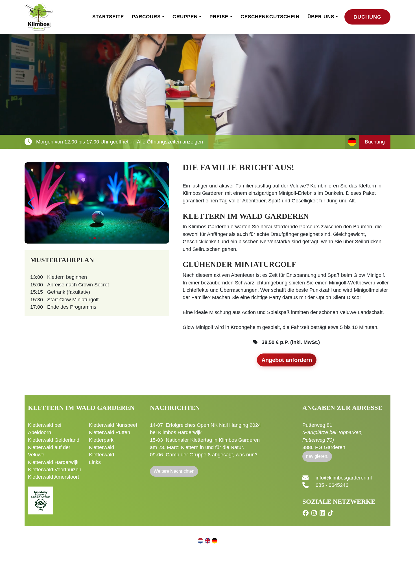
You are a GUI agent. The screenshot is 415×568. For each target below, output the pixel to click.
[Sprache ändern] (352, 142)
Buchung (367, 17)
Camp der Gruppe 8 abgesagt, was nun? (211, 455)
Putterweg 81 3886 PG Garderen (332, 436)
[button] (162, 203)
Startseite (108, 16)
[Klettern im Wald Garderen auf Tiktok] (331, 513)
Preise (218, 16)
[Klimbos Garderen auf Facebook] (306, 513)
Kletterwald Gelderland (53, 440)
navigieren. (317, 456)
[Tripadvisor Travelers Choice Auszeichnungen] (40, 497)
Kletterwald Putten (109, 432)
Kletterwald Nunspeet (113, 425)
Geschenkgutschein (270, 16)
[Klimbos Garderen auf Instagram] (314, 513)
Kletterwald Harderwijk (53, 462)
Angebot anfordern (286, 360)
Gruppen (185, 16)
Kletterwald (101, 447)
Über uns (320, 16)
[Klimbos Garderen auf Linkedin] (323, 513)
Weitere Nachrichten (174, 471)
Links (95, 462)
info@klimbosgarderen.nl (344, 478)
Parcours (146, 16)
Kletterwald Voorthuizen (54, 469)
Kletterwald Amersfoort (53, 477)
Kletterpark (101, 440)
